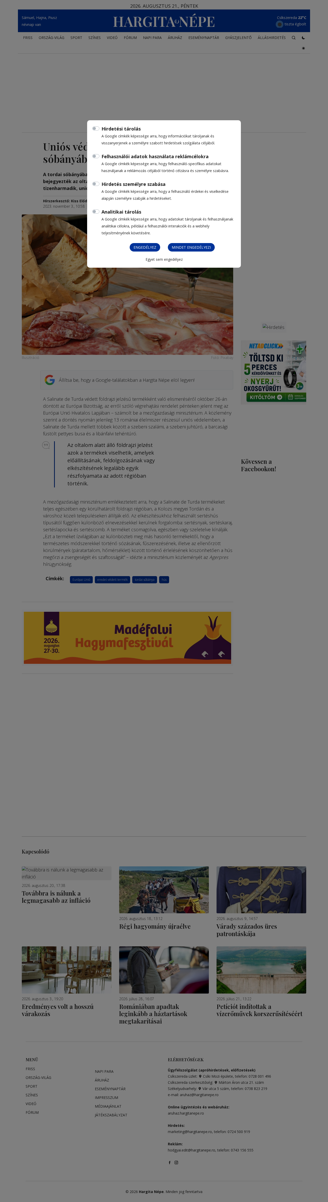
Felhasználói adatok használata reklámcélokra (155, 156)
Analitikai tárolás (121, 212)
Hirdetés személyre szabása (133, 184)
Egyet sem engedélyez (164, 259)
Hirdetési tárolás (121, 129)
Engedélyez (145, 247)
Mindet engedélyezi (191, 247)
